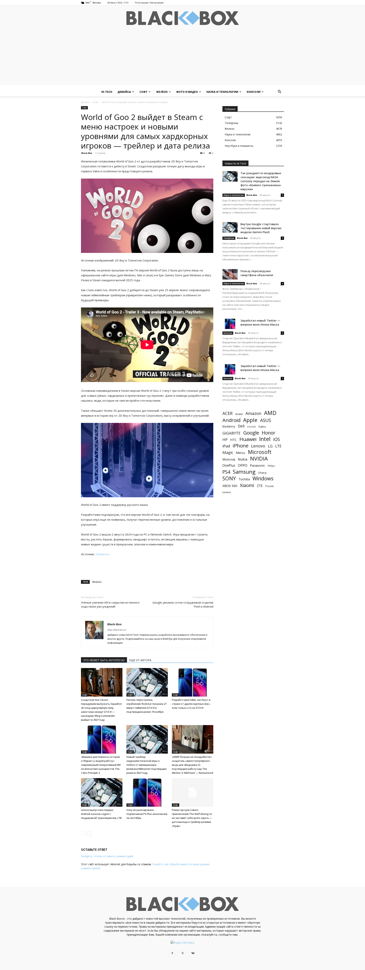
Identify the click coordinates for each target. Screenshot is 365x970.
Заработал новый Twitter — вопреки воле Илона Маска (260, 322)
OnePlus (228, 465)
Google (251, 433)
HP (225, 440)
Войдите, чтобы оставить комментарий (107, 856)
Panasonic (257, 465)
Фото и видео (187, 92)
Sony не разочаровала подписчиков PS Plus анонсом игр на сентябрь (146, 814)
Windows (97, 581)
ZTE (260, 486)
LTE (278, 446)
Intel (265, 439)
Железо (162, 92)
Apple (250, 420)
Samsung (244, 472)
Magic (227, 452)
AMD (270, 413)
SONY (229, 479)
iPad (226, 446)
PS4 (226, 472)
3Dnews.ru (102, 554)
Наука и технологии (222, 92)
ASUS (265, 420)
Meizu (240, 453)
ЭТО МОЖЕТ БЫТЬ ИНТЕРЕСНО (104, 660)
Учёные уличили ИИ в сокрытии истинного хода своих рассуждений (110, 604)
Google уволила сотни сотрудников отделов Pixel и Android (182, 604)
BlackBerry (228, 426)
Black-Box (86, 153)
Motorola (228, 460)
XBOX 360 (229, 486)
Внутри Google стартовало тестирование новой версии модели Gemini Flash (260, 228)
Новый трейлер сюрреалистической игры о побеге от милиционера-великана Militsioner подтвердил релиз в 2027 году (146, 765)
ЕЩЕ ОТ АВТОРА (140, 660)
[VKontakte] (193, 953)
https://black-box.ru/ (116, 629)
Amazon (253, 413)
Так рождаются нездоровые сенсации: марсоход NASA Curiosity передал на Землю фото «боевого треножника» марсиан (260, 181)
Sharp (262, 472)
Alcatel (239, 414)
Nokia (242, 459)
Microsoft (259, 452)
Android (231, 420)
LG (270, 446)
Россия (269, 486)
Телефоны (229, 238)
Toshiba (244, 479)
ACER (227, 413)
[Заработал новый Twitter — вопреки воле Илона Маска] (230, 324)
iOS (276, 439)
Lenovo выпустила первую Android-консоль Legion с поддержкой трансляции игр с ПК (101, 814)
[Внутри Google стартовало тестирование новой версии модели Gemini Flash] (230, 227)
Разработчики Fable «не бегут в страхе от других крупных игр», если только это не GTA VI (191, 703)
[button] (279, 92)
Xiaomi (247, 485)
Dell (241, 426)
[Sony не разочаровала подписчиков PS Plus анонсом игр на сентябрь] (147, 792)
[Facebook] (172, 953)
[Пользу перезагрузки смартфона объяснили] (230, 274)
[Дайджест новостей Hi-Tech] (182, 18)
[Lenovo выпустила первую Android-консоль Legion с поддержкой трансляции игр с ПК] (101, 792)
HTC (233, 440)
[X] (182, 953)
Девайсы (124, 92)
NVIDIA (259, 459)
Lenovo (258, 446)
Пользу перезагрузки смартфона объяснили (256, 273)
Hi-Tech (106, 92)
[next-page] (89, 833)
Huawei (247, 439)
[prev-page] (83, 833)
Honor (268, 433)
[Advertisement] (182, 58)
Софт (144, 92)
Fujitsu (262, 426)
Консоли (253, 92)
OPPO (242, 465)
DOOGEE (251, 426)
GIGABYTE (231, 433)
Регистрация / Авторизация (149, 2)
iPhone (240, 446)
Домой (85, 102)
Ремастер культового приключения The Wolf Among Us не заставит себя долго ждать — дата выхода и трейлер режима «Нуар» (192, 818)
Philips (271, 465)
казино (226, 492)
